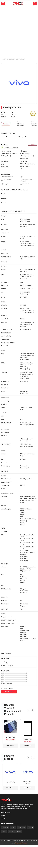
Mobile (13, 827)
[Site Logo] (18, 3)
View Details (10, 745)
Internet (11, 831)
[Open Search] (35, 3)
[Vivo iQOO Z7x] (10, 772)
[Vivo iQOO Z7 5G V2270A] (28, 772)
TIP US (3, 818)
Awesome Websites (21, 843)
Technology (21, 827)
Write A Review (9, 691)
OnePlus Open (10, 737)
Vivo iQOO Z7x (10, 782)
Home (3, 59)
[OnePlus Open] (10, 726)
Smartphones (10, 59)
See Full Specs (32, 145)
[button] (28, 710)
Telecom (30, 827)
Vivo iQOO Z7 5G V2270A (28, 782)
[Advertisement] (19, 26)
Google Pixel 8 (28, 739)
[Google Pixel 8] (28, 728)
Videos (19, 831)
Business (5, 827)
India (4, 831)
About (3, 815)
